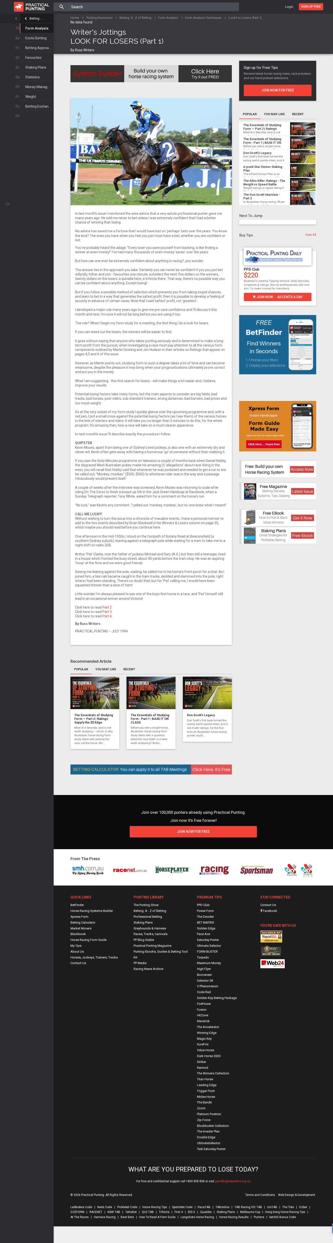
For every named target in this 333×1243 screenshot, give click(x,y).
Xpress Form (79, 916)
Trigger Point (206, 1091)
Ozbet (303, 1207)
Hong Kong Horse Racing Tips (285, 1212)
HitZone (202, 1015)
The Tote (288, 1207)
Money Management (39, 87)
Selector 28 (205, 980)
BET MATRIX (205, 922)
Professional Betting (148, 916)
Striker (201, 1062)
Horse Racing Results (234, 1217)
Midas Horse (206, 1097)
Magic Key (204, 1038)
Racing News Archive (148, 969)
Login (289, 7)
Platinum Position (209, 1114)
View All (310, 234)
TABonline (222, 1207)
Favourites (33, 58)
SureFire (202, 1044)
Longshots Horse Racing (197, 1217)
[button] (241, 272)
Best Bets (127, 1217)
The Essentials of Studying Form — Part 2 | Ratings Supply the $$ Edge (93, 718)
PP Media (140, 963)
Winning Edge (206, 1033)
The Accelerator (208, 1027)
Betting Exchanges (39, 106)
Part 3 (107, 612)
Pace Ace (203, 934)
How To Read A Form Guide (157, 1217)
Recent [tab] (129, 669)
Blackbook (78, 934)
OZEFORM (77, 1212)
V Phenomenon (207, 986)
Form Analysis (37, 28)
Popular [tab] (81, 669)
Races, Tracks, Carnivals (150, 934)
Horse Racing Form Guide (88, 940)
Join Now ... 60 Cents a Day (279, 297)
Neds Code (104, 1207)
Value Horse (205, 1050)
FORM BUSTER (207, 951)
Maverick (203, 1021)
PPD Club (251, 269)
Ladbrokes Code (81, 1207)
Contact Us (78, 963)
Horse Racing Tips (154, 1207)
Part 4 (107, 616)
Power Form (205, 911)
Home (74, 18)
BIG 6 (191, 1212)
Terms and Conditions (260, 1195)
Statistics (32, 77)
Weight (30, 97)
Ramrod (202, 1068)
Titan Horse (205, 1079)
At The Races (79, 1217)
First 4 (179, 1212)
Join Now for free (193, 832)
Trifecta (164, 1212)
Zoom (201, 1108)
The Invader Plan (208, 1131)
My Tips (75, 946)
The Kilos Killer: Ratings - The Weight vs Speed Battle (264, 182)
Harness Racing (105, 1217)
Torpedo (203, 957)
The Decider (205, 916)
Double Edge (206, 1137)
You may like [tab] (105, 669)
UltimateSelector (208, 1143)
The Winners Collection (213, 1073)
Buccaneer (204, 975)
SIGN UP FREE (311, 6)
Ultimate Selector (209, 946)
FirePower (204, 1004)
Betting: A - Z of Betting (36, 18)
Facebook (269, 911)
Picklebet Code (127, 1207)
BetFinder (77, 905)
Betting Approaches (39, 48)
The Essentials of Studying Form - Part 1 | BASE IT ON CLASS (150, 718)
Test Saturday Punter (211, 1149)
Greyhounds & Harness (150, 928)
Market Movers (80, 928)
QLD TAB (148, 1212)
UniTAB (272, 1207)
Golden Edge (206, 928)
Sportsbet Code (182, 1207)
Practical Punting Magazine (152, 946)
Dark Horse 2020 (208, 1056)
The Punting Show (146, 905)
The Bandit (204, 1102)
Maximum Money (209, 963)
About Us (77, 951)
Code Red (204, 992)
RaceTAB (204, 1207)
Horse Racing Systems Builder (91, 911)
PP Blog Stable (144, 940)
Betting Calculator (82, 922)
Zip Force (203, 1120)
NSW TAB (114, 1212)
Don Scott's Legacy (201, 715)
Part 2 (107, 607)
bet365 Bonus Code (282, 1217)
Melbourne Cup (250, 1212)
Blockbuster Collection (213, 1126)
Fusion (201, 1009)
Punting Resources (100, 18)
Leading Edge (206, 1085)
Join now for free (277, 90)
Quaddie (206, 1212)
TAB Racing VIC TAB (248, 1207)
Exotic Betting (36, 38)
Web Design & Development (296, 1195)
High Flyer (204, 969)
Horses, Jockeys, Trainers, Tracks (94, 957)
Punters (259, 1217)
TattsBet (131, 1212)
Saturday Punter (208, 940)
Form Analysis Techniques (203, 18)
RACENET (95, 1212)
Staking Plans (35, 67)
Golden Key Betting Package (217, 998)
